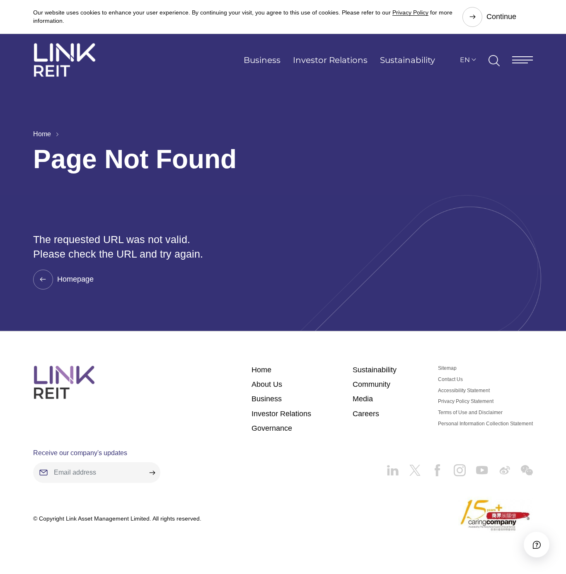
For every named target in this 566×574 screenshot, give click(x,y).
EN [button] (465, 60)
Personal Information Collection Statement (485, 424)
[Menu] (522, 59)
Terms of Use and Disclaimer (470, 412)
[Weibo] (499, 467)
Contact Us (450, 379)
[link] (64, 59)
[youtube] (477, 467)
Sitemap (447, 368)
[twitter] (410, 467)
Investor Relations (330, 60)
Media (363, 399)
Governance (272, 428)
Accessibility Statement (464, 390)
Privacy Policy (410, 12)
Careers (366, 414)
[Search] (494, 60)
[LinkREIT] (64, 382)
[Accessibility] (536, 544)
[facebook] (432, 467)
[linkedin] (393, 467)
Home (42, 133)
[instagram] (454, 467)
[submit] (152, 472)
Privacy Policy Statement (465, 401)
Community (371, 384)
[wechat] (521, 467)
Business (262, 60)
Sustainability (407, 60)
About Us (267, 384)
